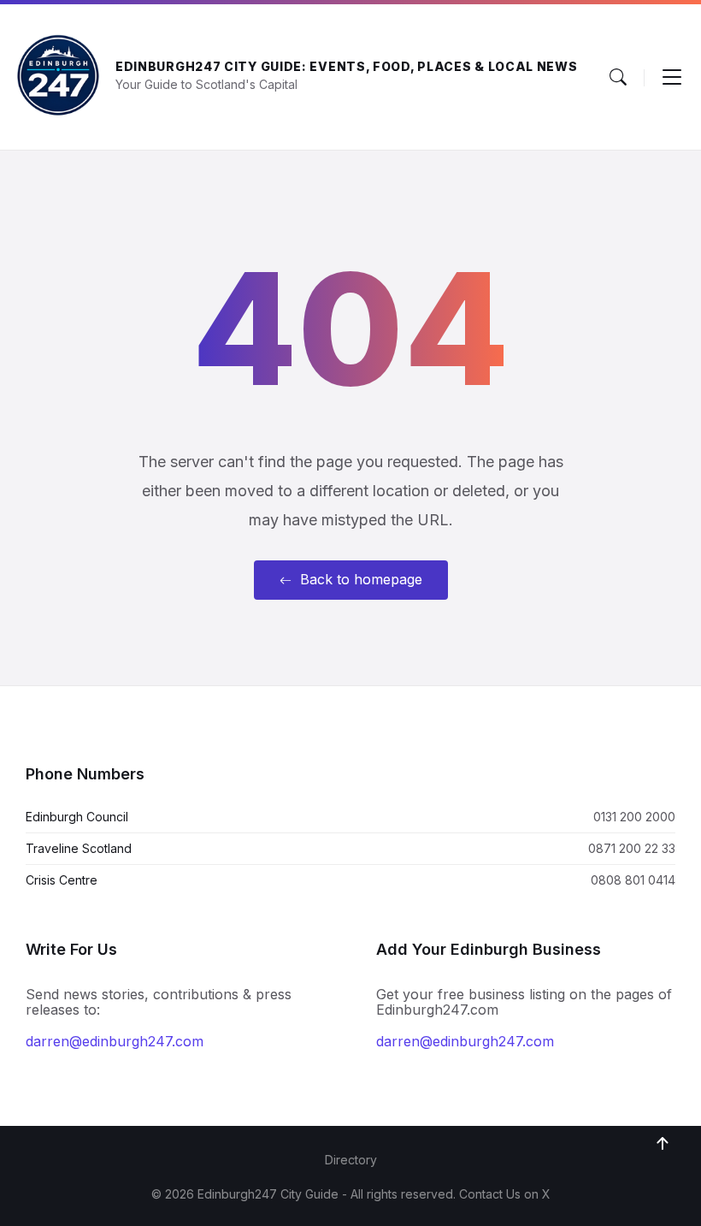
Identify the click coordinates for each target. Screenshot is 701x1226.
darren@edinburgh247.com (114, 1041)
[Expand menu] (672, 77)
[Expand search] (618, 77)
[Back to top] (662, 1144)
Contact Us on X (505, 1194)
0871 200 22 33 (631, 848)
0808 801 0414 (633, 880)
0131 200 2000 (634, 816)
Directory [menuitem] (351, 1159)
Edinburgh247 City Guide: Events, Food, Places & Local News (346, 66)
